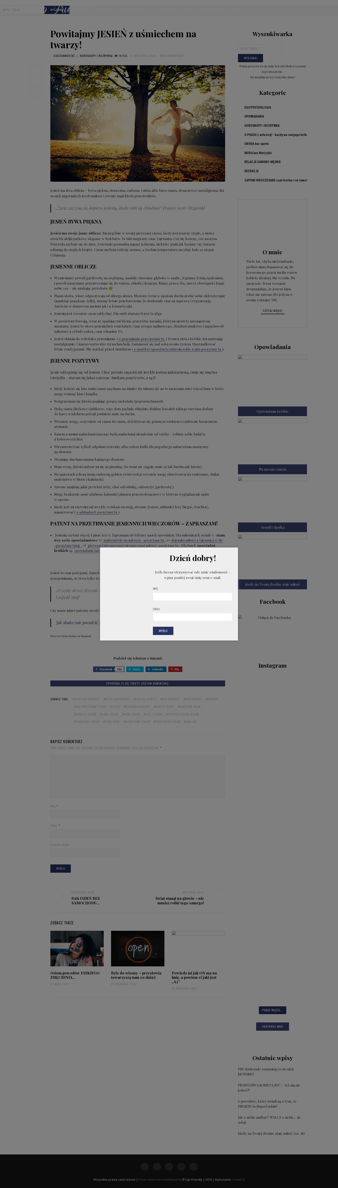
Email (156, 609)
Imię (155, 588)
